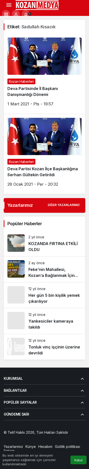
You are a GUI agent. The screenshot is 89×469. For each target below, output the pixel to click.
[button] (6, 14)
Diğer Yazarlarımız (64, 205)
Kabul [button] (78, 460)
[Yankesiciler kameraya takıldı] (44, 321)
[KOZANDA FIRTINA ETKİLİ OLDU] (44, 243)
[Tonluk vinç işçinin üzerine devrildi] (44, 347)
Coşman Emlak (30, 437)
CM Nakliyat (52, 437)
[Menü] (9, 5)
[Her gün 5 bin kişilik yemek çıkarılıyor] (44, 295)
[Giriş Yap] (16, 14)
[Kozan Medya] (37, 4)
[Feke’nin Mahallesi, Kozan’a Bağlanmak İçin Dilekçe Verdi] (44, 269)
